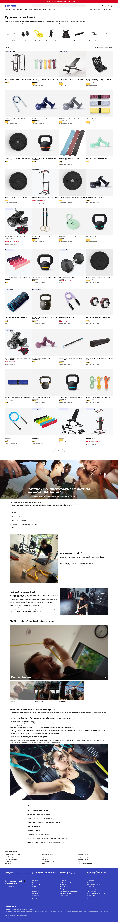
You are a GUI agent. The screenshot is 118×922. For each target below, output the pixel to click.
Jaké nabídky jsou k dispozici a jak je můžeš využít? (24, 524)
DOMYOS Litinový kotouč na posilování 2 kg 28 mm (72, 197)
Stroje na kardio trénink (83, 854)
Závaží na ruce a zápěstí (83, 857)
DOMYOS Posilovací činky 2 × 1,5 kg (41, 358)
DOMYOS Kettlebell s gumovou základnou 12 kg (44, 277)
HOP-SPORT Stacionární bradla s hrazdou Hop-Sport (45, 197)
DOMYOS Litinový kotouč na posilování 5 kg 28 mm (17, 158)
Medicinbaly (44, 863)
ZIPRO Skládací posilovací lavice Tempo (69, 437)
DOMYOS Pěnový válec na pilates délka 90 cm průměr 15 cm (99, 359)
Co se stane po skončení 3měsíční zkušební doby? (39, 810)
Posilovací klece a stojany (47, 854)
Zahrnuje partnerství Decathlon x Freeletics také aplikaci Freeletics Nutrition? (45, 842)
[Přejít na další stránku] (63, 450)
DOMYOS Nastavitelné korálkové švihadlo (15, 118)
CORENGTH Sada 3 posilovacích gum (95, 118)
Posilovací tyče (44, 857)
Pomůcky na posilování (66, 40)
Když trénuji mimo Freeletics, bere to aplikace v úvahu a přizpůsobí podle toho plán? (47, 838)
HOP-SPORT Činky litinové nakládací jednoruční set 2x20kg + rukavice (17, 237)
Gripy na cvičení (8, 863)
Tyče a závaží (12, 40)
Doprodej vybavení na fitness (47, 861)
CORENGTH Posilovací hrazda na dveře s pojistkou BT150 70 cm (71, 359)
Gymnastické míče (9, 857)
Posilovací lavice (8, 861)
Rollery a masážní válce (79, 40)
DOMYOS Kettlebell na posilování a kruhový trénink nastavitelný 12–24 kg (44, 318)
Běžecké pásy (81, 856)
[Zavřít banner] (112, 1)
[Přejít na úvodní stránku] (10, 6)
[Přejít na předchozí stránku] (54, 450)
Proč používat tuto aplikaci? (19, 520)
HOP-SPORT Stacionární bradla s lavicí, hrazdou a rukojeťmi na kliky (98, 437)
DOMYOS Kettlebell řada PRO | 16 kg (41, 397)
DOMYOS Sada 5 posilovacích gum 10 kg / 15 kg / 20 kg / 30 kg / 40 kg (45, 80)
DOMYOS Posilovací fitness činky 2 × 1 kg (96, 158)
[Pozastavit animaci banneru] (110, 1)
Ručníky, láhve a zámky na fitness (12, 856)
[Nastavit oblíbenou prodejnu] (102, 5)
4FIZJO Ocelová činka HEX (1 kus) (67, 277)
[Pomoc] (105, 5)
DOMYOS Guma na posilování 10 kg (68, 236)
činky (81, 21)
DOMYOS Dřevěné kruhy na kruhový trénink (42, 236)
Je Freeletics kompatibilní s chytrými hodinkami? (38, 834)
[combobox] (109, 47)
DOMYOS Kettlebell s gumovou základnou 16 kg (44, 158)
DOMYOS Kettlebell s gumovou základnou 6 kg (98, 236)
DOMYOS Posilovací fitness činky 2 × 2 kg (42, 118)
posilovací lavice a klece (73, 21)
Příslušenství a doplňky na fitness (12, 854)
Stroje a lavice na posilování (52, 40)
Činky (25, 40)
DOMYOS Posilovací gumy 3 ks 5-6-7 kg (69, 158)
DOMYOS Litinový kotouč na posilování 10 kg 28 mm (18, 197)
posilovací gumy (26, 23)
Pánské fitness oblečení (83, 859)
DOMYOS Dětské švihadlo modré (13, 437)
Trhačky (80, 861)
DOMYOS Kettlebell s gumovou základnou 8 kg (70, 397)
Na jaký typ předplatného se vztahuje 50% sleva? (38, 814)
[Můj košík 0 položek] (111, 5)
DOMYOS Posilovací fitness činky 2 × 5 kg (96, 197)
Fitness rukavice (45, 856)
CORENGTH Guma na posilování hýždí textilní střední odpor (18, 398)
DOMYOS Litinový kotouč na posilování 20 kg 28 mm (99, 277)
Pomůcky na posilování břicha (11, 859)
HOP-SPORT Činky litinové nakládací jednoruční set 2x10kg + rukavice (17, 359)
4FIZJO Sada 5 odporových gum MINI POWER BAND (17, 277)
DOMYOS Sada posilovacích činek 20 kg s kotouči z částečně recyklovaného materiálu (99, 80)
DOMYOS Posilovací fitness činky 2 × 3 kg (69, 118)
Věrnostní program (108, 9)
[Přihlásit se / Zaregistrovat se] (108, 5)
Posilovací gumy (38, 40)
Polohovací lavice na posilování (85, 863)
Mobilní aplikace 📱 (98, 9)
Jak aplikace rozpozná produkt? (34, 830)
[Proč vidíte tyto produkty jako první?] (95, 47)
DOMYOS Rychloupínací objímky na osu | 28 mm (98, 317)
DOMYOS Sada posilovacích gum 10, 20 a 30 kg (98, 397)
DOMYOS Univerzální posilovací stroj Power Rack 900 (18, 79)
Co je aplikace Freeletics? (18, 516)
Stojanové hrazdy (45, 864)
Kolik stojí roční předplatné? (33, 826)
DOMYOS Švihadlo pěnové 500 (66, 317)
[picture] (18, 64)
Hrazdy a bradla (92, 40)
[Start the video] (105, 677)
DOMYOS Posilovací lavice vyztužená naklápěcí (71, 79)
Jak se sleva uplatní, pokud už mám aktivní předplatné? (40, 818)
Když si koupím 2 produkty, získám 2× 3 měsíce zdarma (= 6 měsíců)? (43, 822)
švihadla (33, 23)
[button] (22, 691)
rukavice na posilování (41, 23)
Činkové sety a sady (9, 864)
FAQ (13, 527)
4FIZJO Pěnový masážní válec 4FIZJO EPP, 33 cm (17, 317)
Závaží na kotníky (45, 859)
